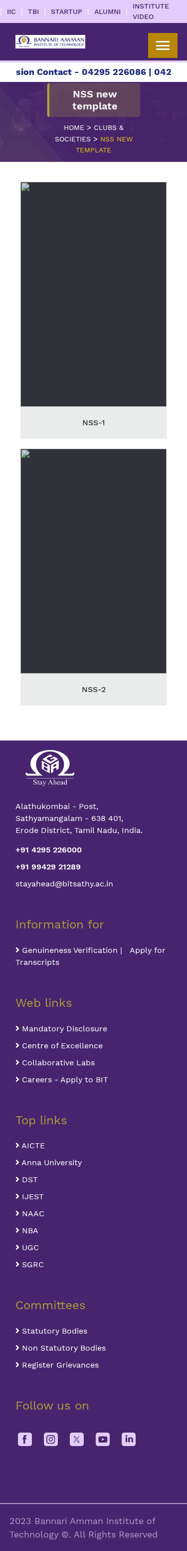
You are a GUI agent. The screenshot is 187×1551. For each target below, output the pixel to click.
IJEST (31, 1196)
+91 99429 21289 (48, 866)
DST (28, 1179)
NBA (28, 1230)
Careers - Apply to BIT (63, 1079)
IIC (11, 11)
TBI (33, 11)
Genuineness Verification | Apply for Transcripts (90, 956)
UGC (29, 1247)
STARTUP (66, 11)
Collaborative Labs (57, 1062)
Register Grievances (59, 1365)
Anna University (50, 1162)
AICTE (32, 1145)
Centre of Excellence (61, 1045)
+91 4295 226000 (48, 849)
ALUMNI (107, 11)
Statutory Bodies (53, 1331)
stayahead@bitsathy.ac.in (64, 883)
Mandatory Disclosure (63, 1028)
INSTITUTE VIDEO (151, 11)
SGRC (31, 1264)
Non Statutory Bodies (62, 1348)
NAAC (31, 1213)
